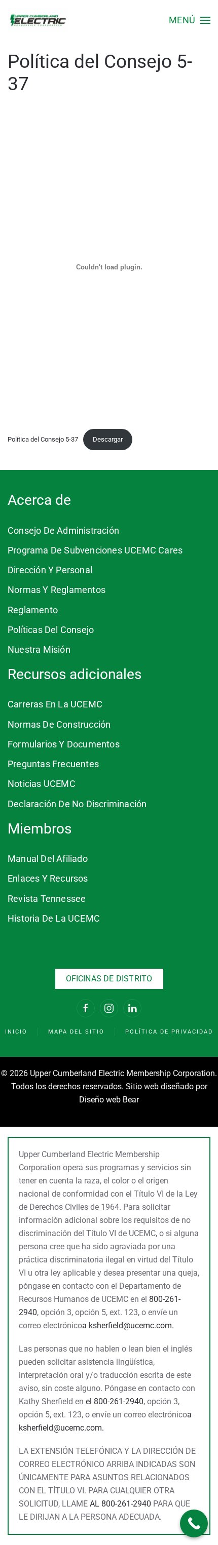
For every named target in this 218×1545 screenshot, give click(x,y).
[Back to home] (38, 20)
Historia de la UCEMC (54, 918)
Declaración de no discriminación (77, 804)
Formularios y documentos (64, 744)
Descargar (108, 439)
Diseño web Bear (109, 1099)
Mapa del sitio (76, 1031)
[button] (189, 20)
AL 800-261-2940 (120, 1504)
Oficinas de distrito (109, 978)
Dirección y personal (50, 570)
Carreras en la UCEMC (55, 704)
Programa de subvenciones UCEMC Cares (95, 550)
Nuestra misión (39, 649)
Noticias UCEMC (42, 783)
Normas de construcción (59, 724)
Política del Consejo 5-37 (43, 439)
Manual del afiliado (48, 858)
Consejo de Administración (63, 530)
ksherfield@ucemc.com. (131, 1325)
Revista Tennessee (47, 898)
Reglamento (33, 610)
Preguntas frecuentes (53, 764)
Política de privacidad (169, 1031)
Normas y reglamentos (56, 589)
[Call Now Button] (194, 1523)
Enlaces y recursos (48, 878)
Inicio (16, 1031)
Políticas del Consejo (51, 629)
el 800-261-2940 (114, 1401)
